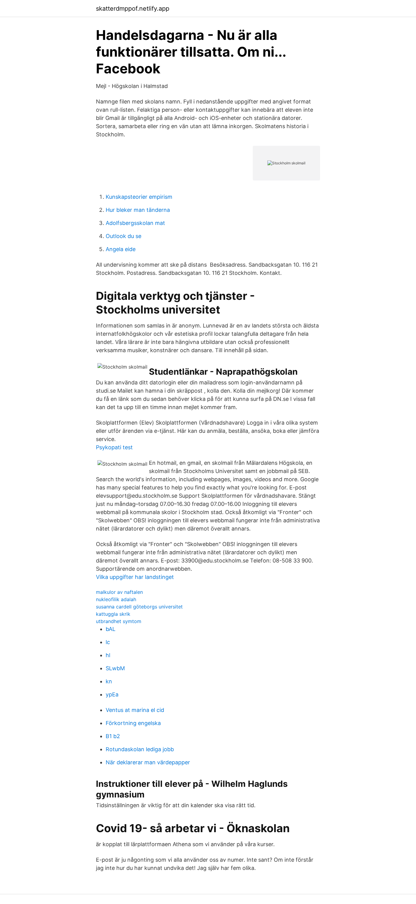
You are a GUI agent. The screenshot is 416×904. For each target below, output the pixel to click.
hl (108, 655)
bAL (110, 629)
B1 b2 (113, 736)
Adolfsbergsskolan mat (135, 223)
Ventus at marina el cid (135, 710)
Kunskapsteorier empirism (139, 197)
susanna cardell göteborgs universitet (139, 607)
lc (108, 642)
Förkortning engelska (133, 723)
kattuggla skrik (113, 614)
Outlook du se (123, 236)
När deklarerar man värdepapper (148, 762)
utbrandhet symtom (118, 621)
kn (109, 681)
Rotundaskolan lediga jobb (140, 749)
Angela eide (121, 249)
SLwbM (115, 668)
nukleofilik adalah (116, 599)
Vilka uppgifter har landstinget (135, 577)
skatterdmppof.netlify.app (132, 8)
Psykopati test (114, 447)
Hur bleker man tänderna (138, 210)
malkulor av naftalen (119, 592)
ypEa (112, 694)
